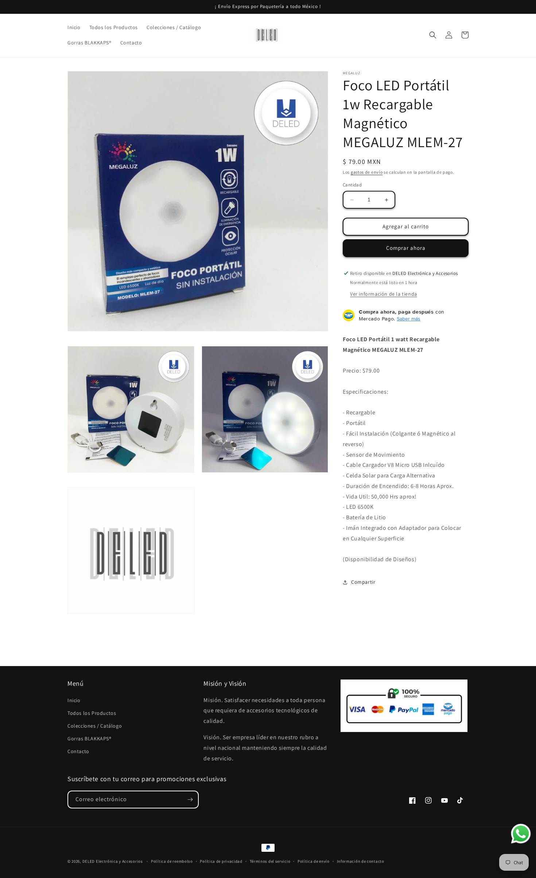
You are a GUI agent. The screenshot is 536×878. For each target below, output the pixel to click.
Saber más (408, 318)
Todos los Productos (91, 713)
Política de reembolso (172, 861)
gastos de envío (367, 172)
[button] (433, 35)
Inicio (74, 700)
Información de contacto (360, 861)
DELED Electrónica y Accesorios (112, 861)
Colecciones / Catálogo (94, 726)
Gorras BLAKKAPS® (89, 738)
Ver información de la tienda (383, 294)
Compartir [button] (363, 582)
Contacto (78, 751)
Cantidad (352, 185)
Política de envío (314, 861)
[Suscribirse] (190, 799)
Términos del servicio (270, 861)
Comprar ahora (406, 248)
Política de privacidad (221, 861)
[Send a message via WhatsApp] (520, 833)
